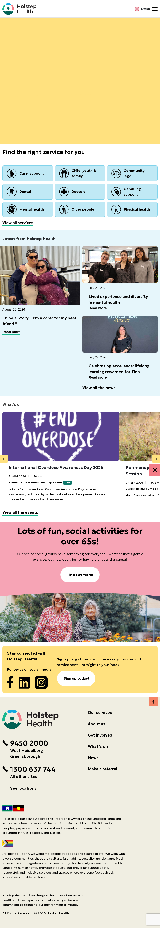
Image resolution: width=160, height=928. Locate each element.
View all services (17, 222)
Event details (80, 72)
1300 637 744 (33, 769)
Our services (100, 712)
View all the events (20, 512)
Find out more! (80, 574)
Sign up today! (76, 678)
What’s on (98, 746)
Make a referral (102, 769)
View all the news (99, 387)
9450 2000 (29, 743)
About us (96, 723)
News (93, 757)
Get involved (100, 735)
